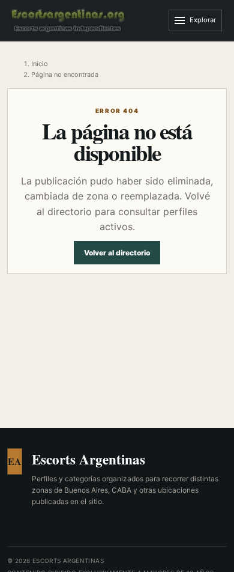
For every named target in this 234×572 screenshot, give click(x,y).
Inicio (39, 63)
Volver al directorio (117, 252)
